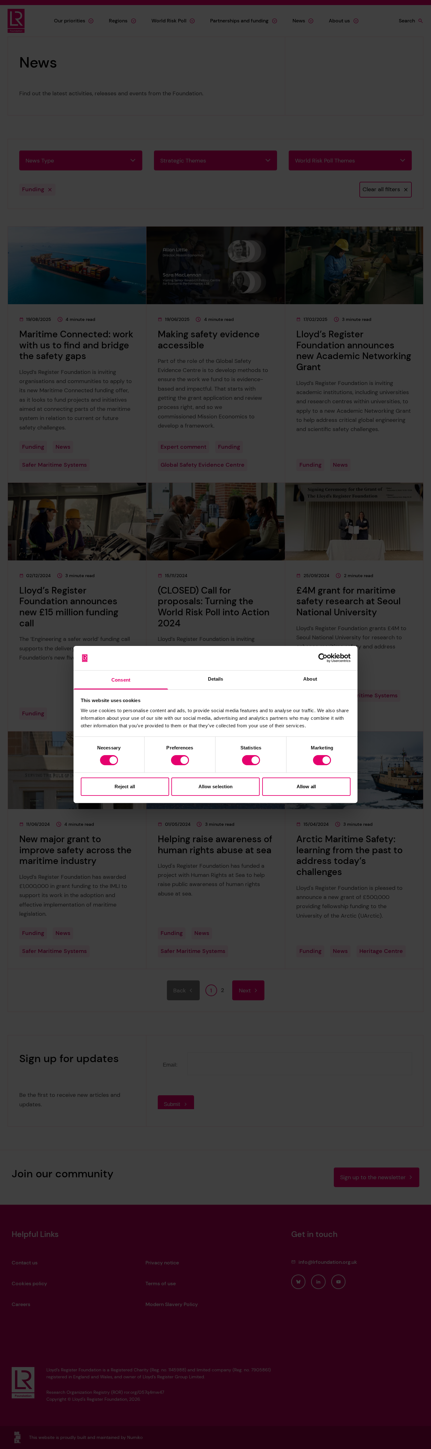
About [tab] (310, 679)
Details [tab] (215, 679)
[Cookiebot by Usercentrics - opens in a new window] (323, 658)
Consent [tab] (120, 680)
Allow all (306, 786)
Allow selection (215, 786)
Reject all (125, 786)
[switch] (180, 760)
